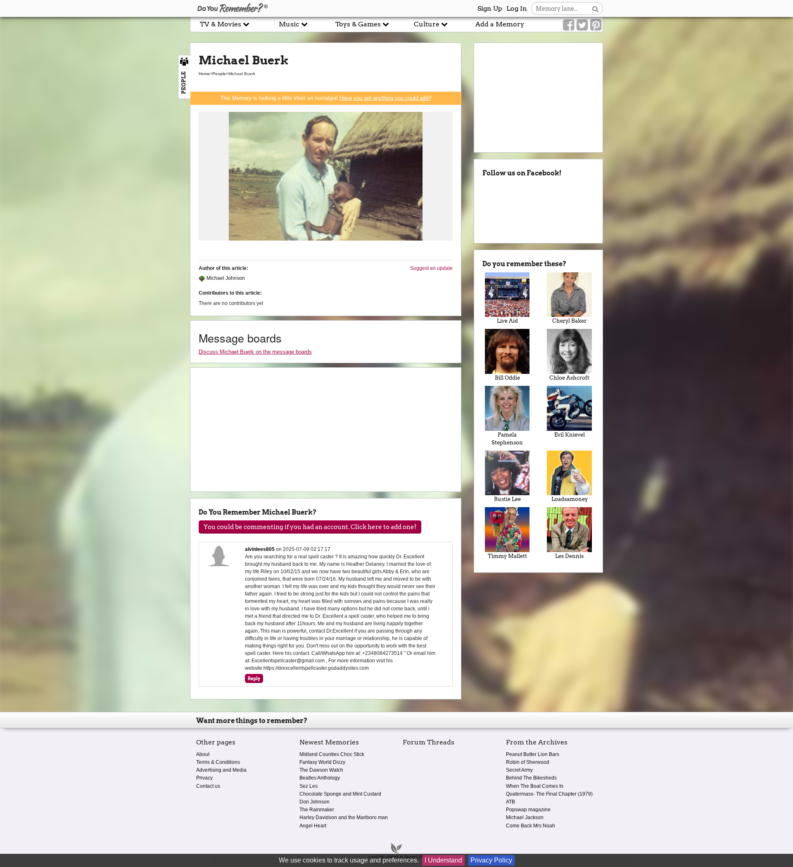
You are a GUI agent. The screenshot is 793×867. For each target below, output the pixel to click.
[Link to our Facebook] (568, 25)
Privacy (204, 778)
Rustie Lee (507, 499)
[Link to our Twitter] (582, 25)
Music (290, 24)
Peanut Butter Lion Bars (532, 754)
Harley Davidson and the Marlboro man (343, 817)
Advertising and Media (221, 770)
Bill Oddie (507, 378)
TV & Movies (221, 24)
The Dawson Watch (321, 770)
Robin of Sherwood (527, 762)
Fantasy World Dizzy (322, 762)
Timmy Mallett (507, 556)
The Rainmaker (316, 810)
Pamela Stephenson (507, 439)
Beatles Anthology (319, 778)
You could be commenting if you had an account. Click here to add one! (310, 527)
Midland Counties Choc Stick (331, 754)
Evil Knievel (569, 435)
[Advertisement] (95, 187)
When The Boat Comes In (534, 786)
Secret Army (519, 770)
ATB (510, 802)
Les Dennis (569, 556)
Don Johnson (314, 802)
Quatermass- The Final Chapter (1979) (549, 794)
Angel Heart (312, 826)
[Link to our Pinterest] (595, 25)
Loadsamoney (569, 499)
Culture (427, 24)
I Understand (443, 860)
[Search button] (595, 8)
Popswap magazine (528, 810)
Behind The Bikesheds (531, 778)
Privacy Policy (491, 860)
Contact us (208, 786)
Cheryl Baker (569, 321)
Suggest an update (431, 268)
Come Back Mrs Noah (530, 826)
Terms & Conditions (218, 762)
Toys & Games (358, 24)
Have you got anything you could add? (385, 98)
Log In (516, 8)
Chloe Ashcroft (569, 378)
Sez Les (308, 786)
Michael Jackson (525, 817)
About (202, 754)
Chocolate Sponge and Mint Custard (340, 794)
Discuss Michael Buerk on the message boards (255, 352)
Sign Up (489, 8)
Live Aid (507, 321)
